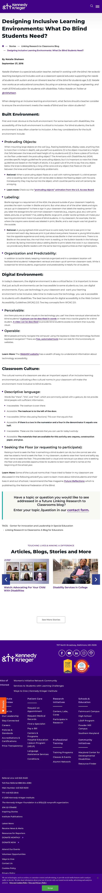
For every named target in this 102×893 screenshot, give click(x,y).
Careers (6, 725)
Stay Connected (10, 720)
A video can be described (25, 322)
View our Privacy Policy (37, 883)
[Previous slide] (6, 579)
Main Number (15, 788)
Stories (12, 46)
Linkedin (76, 653)
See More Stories (51, 619)
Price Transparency (12, 746)
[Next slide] (96, 579)
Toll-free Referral (16, 783)
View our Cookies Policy (18, 883)
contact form (77, 510)
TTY (10, 793)
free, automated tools (47, 339)
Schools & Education (84, 700)
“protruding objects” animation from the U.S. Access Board (64, 189)
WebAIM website (29, 354)
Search (91, 6)
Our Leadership (10, 716)
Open (97, 7)
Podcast (91, 653)
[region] (51, 883)
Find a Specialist (36, 724)
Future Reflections (74, 481)
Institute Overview (7, 700)
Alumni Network (62, 761)
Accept (50, 888)
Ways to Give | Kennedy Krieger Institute (35, 691)
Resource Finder (87, 763)
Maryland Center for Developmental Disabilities (89, 755)
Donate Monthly (11, 837)
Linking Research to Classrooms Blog (40, 46)
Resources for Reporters (13, 833)
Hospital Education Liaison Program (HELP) (37, 743)
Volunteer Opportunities (14, 854)
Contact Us (7, 863)
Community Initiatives (85, 742)
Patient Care (34, 698)
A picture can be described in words (38, 318)
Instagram (83, 653)
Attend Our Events (11, 849)
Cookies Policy (9, 868)
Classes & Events (62, 757)
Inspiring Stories (10, 811)
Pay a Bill (32, 728)
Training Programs (63, 752)
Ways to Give (8, 859)
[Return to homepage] (15, 6)
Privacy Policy (8, 873)
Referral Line (15, 778)
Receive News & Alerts (12, 828)
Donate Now (9, 842)
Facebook (62, 653)
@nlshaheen (9, 93)
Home (3, 46)
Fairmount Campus (89, 711)
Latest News (8, 823)
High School (85, 716)
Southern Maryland (88, 733)
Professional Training (60, 742)
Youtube (69, 653)
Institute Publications (12, 816)
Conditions (33, 759)
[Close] (98, 878)
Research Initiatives (59, 700)
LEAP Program (86, 720)
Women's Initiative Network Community (35, 680)
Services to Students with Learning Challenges (39, 686)
